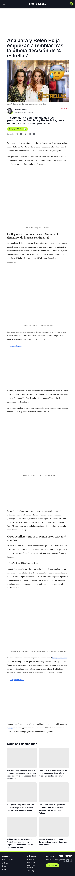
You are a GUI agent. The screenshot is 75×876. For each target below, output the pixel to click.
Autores (5, 863)
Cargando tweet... (17, 346)
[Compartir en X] (25, 134)
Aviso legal (31, 871)
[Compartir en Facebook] (33, 134)
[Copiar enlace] (29, 134)
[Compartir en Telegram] (21, 134)
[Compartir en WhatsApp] (16, 134)
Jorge (10, 728)
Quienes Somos (7, 860)
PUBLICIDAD (53, 865)
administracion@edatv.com (55, 860)
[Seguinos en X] (71, 4)
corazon (65, 109)
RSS (4, 869)
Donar (4, 866)
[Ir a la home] (37, 4)
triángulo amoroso (59, 658)
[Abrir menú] (4, 4)
